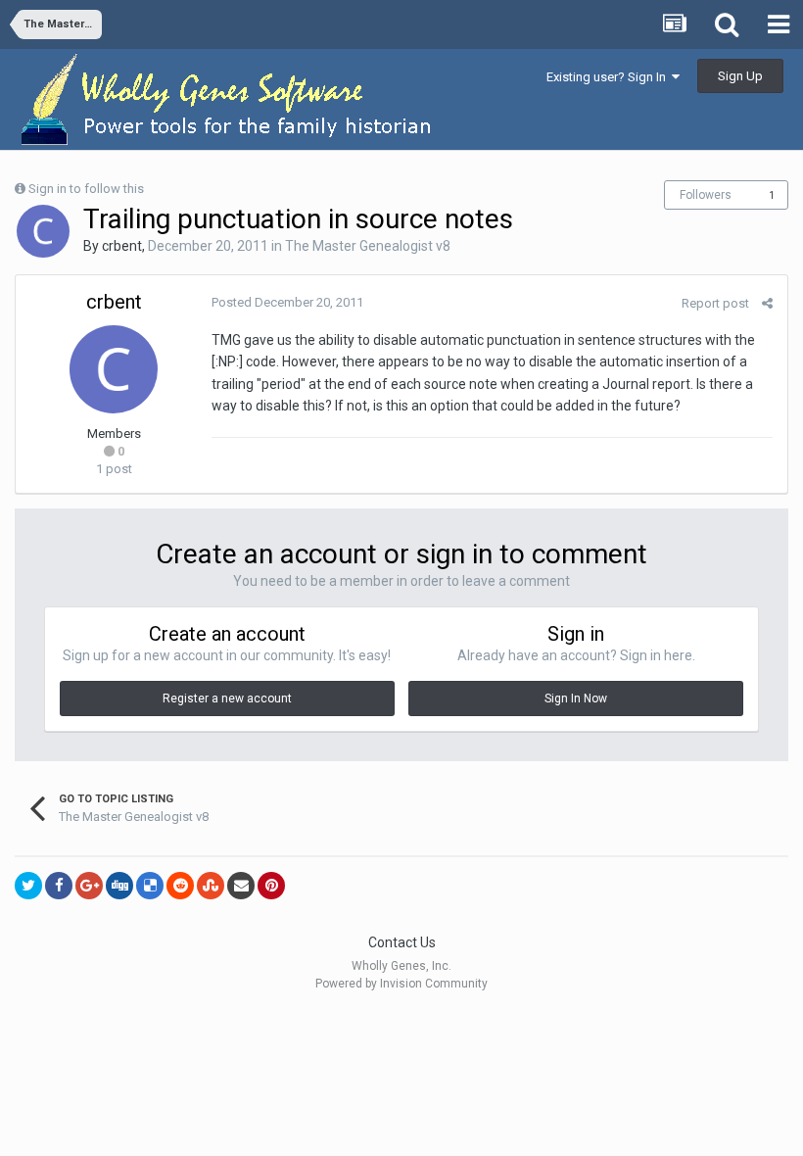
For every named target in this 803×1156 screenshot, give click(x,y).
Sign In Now (575, 698)
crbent (122, 246)
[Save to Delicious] (150, 885)
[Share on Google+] (89, 885)
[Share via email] (241, 885)
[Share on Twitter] (28, 885)
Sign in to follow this (86, 188)
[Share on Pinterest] (271, 885)
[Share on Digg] (119, 885)
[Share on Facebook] (58, 885)
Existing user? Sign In (609, 77)
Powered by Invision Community (401, 983)
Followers (706, 195)
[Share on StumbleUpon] (210, 885)
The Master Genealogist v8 (367, 246)
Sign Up (740, 76)
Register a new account (227, 698)
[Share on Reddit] (180, 885)
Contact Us (402, 942)
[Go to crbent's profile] (43, 231)
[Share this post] (767, 303)
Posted (287, 302)
